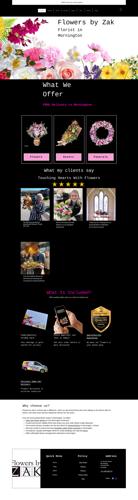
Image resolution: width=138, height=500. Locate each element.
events (85, 431)
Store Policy (83, 462)
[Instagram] (116, 478)
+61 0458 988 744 (106, 471)
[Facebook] (113, 478)
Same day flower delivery (36, 420)
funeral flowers (74, 426)
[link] (121, 9)
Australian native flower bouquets (67, 428)
